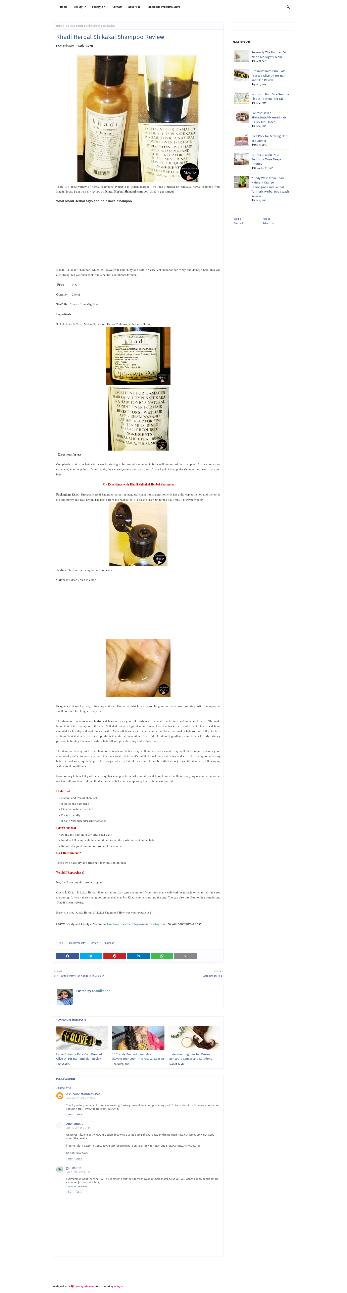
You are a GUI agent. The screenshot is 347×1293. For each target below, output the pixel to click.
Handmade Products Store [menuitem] (164, 7)
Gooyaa (118, 1286)
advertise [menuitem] (134, 7)
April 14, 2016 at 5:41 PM (78, 1128)
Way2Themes (86, 1286)
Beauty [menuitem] (78, 7)
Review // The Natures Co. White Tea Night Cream (269, 55)
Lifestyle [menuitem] (97, 7)
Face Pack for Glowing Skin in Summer (269, 138)
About (266, 218)
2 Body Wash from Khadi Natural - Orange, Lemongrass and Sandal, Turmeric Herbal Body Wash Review (270, 187)
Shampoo (109, 943)
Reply (69, 1115)
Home (59, 25)
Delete (79, 1115)
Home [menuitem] (63, 7)
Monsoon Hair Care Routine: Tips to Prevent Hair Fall (270, 97)
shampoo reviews (76, 1186)
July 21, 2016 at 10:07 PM (78, 1172)
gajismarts (73, 1168)
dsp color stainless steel (84, 1094)
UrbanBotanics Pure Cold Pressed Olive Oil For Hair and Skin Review (79, 1056)
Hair (67, 25)
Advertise (268, 223)
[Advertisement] (86, 236)
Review (94, 943)
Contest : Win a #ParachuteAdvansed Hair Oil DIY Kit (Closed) (268, 117)
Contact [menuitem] (117, 7)
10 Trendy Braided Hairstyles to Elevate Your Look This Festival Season (138, 1056)
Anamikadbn (67, 45)
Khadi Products (76, 943)
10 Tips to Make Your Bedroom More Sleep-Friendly (266, 159)
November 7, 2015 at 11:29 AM (80, 1098)
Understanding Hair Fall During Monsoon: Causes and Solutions (190, 1056)
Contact (238, 223)
